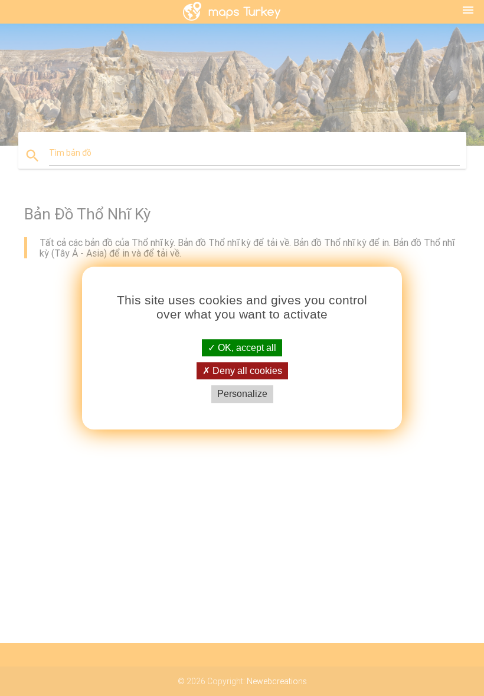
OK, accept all (245, 348)
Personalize (242, 394)
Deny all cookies (246, 371)
